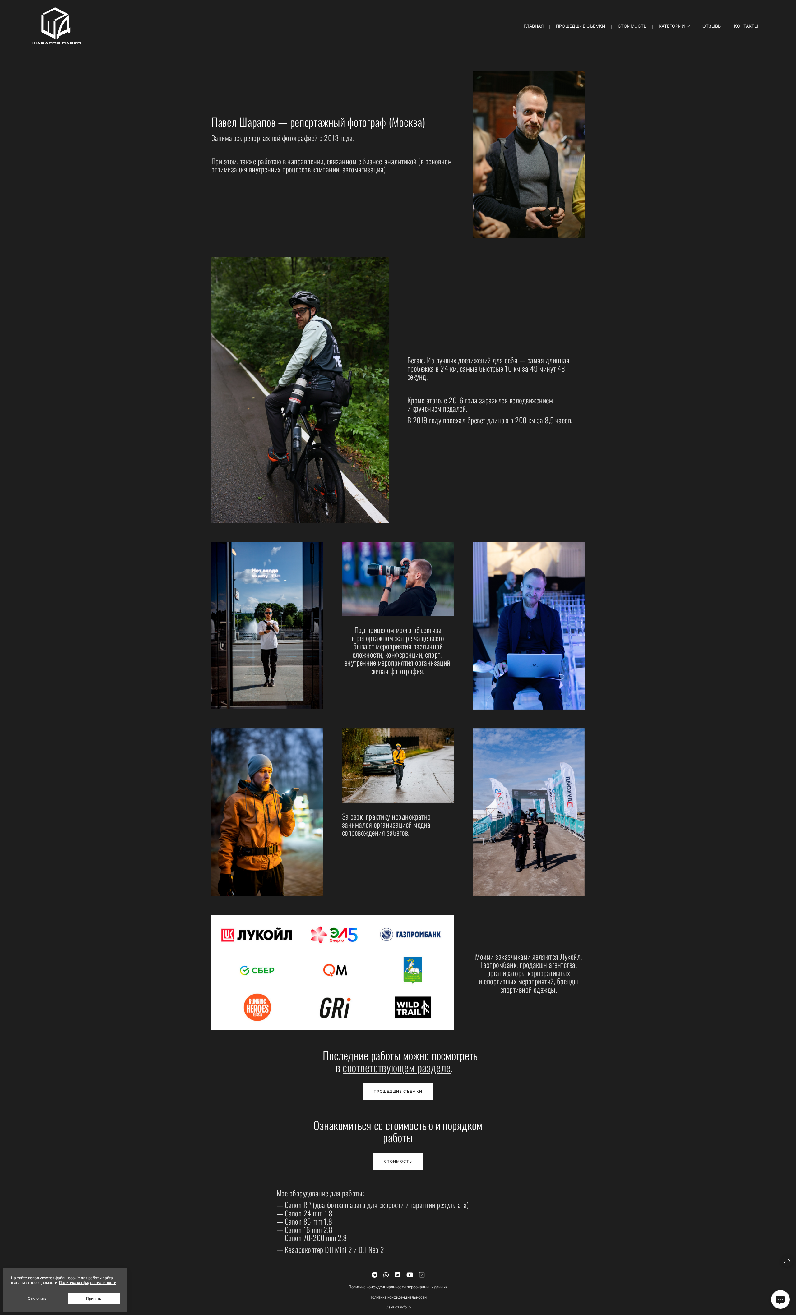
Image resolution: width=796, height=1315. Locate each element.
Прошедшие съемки (580, 26)
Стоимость (632, 26)
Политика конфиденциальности (398, 1297)
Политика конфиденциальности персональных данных (398, 1287)
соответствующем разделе (397, 1067)
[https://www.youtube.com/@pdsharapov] (409, 1275)
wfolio (405, 1307)
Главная (534, 26)
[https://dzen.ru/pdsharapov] (421, 1275)
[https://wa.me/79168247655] (386, 1275)
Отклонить (37, 1298)
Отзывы (712, 26)
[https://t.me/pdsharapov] (374, 1275)
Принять (93, 1298)
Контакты (746, 26)
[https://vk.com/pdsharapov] (397, 1275)
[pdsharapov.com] (56, 25)
